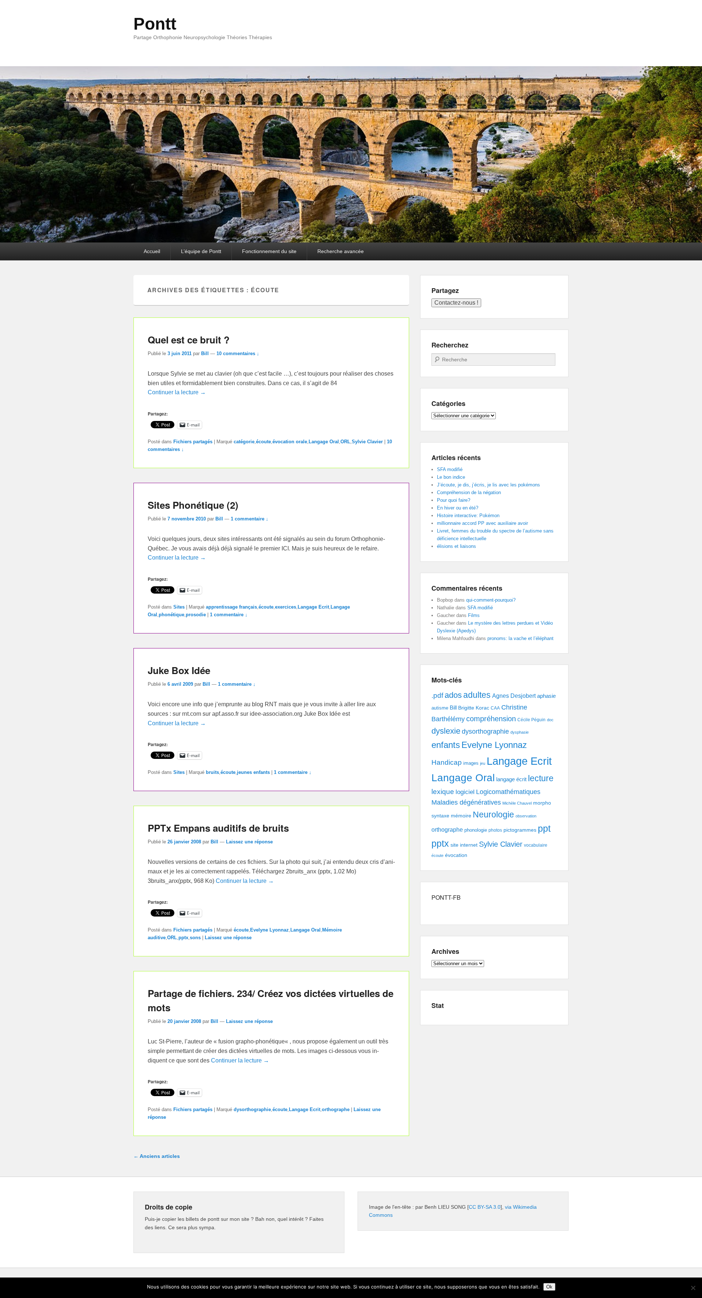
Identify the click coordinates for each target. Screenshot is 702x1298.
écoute (263, 441)
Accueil (152, 251)
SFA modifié (450, 469)
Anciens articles (156, 1156)
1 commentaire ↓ (249, 519)
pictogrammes (519, 830)
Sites (179, 607)
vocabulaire (535, 845)
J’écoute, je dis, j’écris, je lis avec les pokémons (488, 485)
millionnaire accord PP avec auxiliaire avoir (482, 523)
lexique (442, 791)
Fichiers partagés (192, 441)
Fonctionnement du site (269, 251)
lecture (541, 778)
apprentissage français (231, 607)
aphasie (546, 696)
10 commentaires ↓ (237, 353)
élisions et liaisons (456, 546)
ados (453, 695)
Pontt (154, 23)
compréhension (491, 719)
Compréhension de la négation (469, 492)
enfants (445, 745)
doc (550, 720)
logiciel (465, 792)
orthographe (336, 1109)
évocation (456, 855)
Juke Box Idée (179, 670)
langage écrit (511, 779)
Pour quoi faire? (453, 500)
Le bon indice (451, 477)
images (471, 763)
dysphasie (519, 732)
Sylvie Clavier (367, 441)
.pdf (437, 695)
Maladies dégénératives (466, 802)
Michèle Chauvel (517, 803)
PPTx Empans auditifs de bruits (218, 828)
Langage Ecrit (313, 607)
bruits (212, 772)
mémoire (461, 816)
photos (495, 830)
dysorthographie (252, 1109)
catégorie (244, 441)
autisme (439, 708)
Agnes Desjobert (514, 696)
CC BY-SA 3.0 (485, 1207)
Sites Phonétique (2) (193, 505)
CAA (495, 708)
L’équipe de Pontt (201, 251)
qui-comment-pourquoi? (491, 600)
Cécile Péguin (531, 720)
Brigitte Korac (473, 708)
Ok (549, 1287)
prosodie (196, 614)
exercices (285, 607)
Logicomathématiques (508, 791)
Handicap (446, 762)
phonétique (171, 614)
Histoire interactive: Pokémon (468, 515)
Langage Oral (324, 441)
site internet (464, 845)
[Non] (693, 1287)
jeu (482, 763)
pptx (183, 937)
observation (526, 816)
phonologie (475, 830)
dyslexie (445, 730)
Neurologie (493, 814)
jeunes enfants (253, 772)
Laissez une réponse (249, 841)
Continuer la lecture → (177, 392)
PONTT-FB (446, 897)
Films (474, 615)
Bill (205, 353)
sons (195, 937)
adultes (477, 695)
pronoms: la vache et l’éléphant (520, 638)
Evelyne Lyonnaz (269, 930)
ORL (345, 441)
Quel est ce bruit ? (189, 339)
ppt (544, 829)
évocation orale (289, 441)
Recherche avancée (340, 251)
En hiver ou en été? (457, 508)
